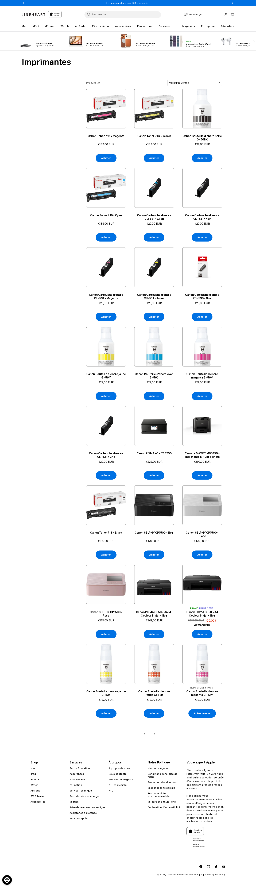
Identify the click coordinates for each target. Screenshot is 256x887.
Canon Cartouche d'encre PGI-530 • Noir (202, 296)
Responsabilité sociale (161, 787)
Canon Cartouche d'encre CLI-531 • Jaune (154, 296)
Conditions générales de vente (162, 775)
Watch (34, 785)
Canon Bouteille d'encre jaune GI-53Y (106, 693)
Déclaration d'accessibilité (164, 807)
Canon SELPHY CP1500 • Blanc (202, 534)
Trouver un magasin (120, 779)
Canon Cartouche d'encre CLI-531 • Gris (106, 455)
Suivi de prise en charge (84, 796)
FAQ (110, 790)
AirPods (35, 790)
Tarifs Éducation (79, 768)
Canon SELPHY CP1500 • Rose (106, 613)
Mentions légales (158, 768)
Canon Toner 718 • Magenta (106, 136)
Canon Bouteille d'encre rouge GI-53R (154, 693)
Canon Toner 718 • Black (106, 532)
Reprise (74, 801)
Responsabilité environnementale (158, 795)
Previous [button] (23, 3)
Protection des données (162, 782)
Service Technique (80, 790)
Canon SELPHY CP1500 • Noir (154, 532)
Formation (75, 785)
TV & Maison (38, 796)
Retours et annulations (162, 801)
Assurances (76, 774)
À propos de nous (119, 768)
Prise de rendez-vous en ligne (87, 807)
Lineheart (172, 875)
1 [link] (144, 734)
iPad (33, 774)
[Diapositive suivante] (253, 41)
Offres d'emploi (117, 785)
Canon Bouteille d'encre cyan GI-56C (154, 375)
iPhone (34, 779)
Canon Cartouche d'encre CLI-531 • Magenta (106, 296)
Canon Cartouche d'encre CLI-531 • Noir (202, 217)
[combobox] (122, 14)
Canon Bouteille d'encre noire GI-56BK (202, 137)
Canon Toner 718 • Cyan (106, 215)
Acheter (106, 158)
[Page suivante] (163, 734)
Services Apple (78, 818)
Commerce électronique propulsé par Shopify (201, 875)
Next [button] (232, 3)
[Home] (33, 15)
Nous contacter (117, 774)
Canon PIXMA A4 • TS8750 (154, 453)
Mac (33, 768)
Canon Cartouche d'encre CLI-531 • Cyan (154, 217)
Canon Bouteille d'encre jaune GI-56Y (106, 375)
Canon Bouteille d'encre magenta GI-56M (202, 375)
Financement (77, 779)
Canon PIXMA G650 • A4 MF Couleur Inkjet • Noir (154, 613)
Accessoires (37, 801)
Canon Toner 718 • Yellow (154, 136)
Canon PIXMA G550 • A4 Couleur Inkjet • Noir (202, 613)
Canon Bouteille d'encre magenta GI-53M (202, 693)
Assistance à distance (83, 813)
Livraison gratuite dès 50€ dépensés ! (128, 3)
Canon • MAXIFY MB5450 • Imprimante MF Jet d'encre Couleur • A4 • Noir (202, 455)
